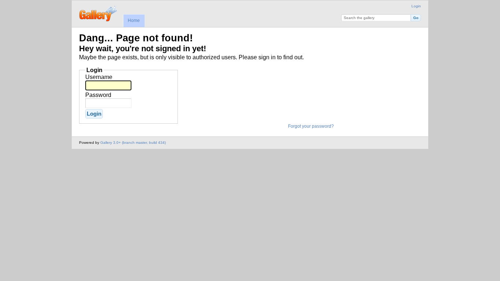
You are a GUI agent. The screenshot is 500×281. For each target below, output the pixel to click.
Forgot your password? (311, 126)
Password (98, 95)
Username (98, 77)
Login (416, 6)
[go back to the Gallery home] (98, 13)
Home (134, 20)
